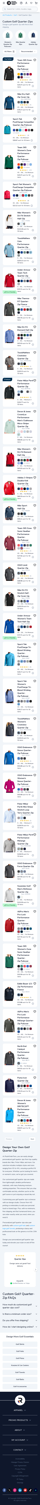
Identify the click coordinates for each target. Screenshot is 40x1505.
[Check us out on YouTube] (25, 1490)
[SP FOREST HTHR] (30, 545)
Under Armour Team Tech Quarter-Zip (23, 273)
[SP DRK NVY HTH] (24, 545)
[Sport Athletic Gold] (18, 74)
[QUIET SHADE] (21, 1086)
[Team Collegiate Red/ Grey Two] (21, 488)
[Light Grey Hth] (18, 661)
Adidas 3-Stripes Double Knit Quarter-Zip (25, 480)
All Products (7, 15)
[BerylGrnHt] (24, 252)
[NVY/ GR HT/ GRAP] (30, 1120)
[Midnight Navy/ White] (27, 281)
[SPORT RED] (30, 74)
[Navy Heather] (27, 102)
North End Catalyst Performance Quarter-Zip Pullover (23, 1052)
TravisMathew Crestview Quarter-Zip (23, 355)
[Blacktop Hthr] (18, 871)
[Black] (24, 102)
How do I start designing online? (18, 1326)
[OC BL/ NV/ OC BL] (24, 1120)
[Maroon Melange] (30, 1028)
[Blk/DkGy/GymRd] (24, 601)
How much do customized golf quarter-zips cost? (17, 1306)
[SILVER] (18, 431)
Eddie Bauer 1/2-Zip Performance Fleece (25, 986)
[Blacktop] (21, 573)
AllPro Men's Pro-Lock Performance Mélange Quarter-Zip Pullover (25, 1017)
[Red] (18, 931)
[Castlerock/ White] (24, 281)
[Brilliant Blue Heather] (30, 252)
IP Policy (20, 1479)
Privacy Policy (20, 1469)
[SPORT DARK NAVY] (18, 77)
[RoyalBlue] (21, 252)
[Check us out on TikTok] (30, 1490)
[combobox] (20, 9)
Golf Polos (20, 1358)
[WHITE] (27, 164)
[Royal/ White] (21, 281)
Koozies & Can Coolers (20, 1365)
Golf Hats (20, 1351)
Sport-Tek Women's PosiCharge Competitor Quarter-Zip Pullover (23, 187)
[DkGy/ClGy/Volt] (18, 601)
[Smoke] (21, 849)
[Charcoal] (21, 928)
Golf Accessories (20, 1386)
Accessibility (20, 1459)
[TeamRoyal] (21, 309)
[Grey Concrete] (29, 130)
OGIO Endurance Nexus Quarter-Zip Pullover (24, 750)
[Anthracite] (18, 335)
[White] (23, 130)
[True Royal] (14, 130)
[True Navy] (17, 195)
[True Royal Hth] (24, 661)
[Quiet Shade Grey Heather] (18, 255)
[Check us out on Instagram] (15, 1490)
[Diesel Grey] (18, 573)
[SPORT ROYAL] (21, 74)
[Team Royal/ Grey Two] (27, 488)
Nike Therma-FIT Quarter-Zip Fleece (23, 301)
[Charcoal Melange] (18, 1028)
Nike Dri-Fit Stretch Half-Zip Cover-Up (23, 593)
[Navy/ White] (24, 818)
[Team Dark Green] (18, 309)
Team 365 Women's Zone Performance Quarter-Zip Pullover (24, 153)
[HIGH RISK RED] (27, 1086)
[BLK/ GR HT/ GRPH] (21, 1120)
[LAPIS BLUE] (30, 1086)
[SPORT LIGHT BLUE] (30, 164)
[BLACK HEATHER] (18, 966)
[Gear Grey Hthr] (21, 871)
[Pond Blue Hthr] (21, 661)
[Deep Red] (26, 130)
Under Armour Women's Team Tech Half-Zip (24, 618)
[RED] (21, 431)
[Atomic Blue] (20, 130)
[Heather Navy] (21, 931)
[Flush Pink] (21, 789)
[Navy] (21, 338)
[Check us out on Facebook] (4, 1490)
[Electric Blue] (18, 758)
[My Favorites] (31, 3)
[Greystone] (18, 928)
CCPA (20, 1472)
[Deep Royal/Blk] (27, 601)
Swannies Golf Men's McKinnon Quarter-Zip (24, 889)
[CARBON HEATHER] (18, 1063)
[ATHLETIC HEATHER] (18, 548)
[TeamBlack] (27, 309)
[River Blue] (18, 995)
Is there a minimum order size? (17, 1314)
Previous (9, 1139)
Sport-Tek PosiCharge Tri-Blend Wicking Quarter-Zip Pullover (24, 650)
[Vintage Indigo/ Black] (27, 252)
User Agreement (20, 1465)
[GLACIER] (18, 897)
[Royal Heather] (18, 463)
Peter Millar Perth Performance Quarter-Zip (25, 383)
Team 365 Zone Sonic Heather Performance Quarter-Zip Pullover (24, 534)
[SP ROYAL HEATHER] (21, 545)
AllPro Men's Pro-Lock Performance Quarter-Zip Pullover (23, 917)
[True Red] (23, 195)
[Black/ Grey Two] (24, 488)
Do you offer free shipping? (15, 1320)
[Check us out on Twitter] (9, 1490)
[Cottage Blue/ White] (21, 818)
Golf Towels (20, 1372)
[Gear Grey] (21, 758)
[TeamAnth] (30, 309)
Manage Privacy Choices (20, 1462)
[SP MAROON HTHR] (21, 548)
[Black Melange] (24, 1028)
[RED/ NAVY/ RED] (27, 1120)
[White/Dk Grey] (21, 224)
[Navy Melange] (21, 1028)
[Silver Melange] (27, 1028)
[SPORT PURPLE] (27, 74)
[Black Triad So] (30, 661)
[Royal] (27, 335)
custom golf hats (19, 1225)
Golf (15, 15)
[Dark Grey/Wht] (24, 224)
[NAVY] (30, 431)
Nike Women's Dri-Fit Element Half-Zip (24, 452)
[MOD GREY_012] (18, 284)
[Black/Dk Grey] (18, 224)
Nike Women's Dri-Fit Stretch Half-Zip (23, 215)
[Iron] (27, 391)
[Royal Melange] (18, 1031)
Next (32, 1139)
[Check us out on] (20, 1490)
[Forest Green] (27, 928)
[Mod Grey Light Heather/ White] (18, 627)
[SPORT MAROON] (21, 77)
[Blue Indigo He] (24, 871)
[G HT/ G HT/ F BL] (18, 1120)
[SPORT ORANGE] (18, 164)
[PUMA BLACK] (24, 1086)
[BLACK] (21, 164)
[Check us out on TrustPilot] (35, 1490)
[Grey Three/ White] (30, 488)
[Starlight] (24, 513)
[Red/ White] (30, 281)
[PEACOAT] (18, 1086)
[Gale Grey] (18, 849)
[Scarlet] (18, 338)
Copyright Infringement (20, 1476)
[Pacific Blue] (30, 928)
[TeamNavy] (18, 312)
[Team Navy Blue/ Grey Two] (18, 488)
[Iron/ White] (18, 818)
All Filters (8, 51)
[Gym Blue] (21, 102)
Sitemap (20, 1483)
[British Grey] (30, 391)
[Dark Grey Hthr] (27, 661)
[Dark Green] (24, 335)
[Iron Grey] (17, 130)
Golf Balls (20, 1379)
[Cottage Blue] (18, 391)
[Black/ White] (18, 281)
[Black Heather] (18, 102)
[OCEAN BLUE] (24, 431)
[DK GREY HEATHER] (27, 545)
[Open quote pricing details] (33, 86)
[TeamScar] (24, 309)
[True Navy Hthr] (18, 664)
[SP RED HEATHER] (18, 545)
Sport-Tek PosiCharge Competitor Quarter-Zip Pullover (23, 122)
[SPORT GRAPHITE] (24, 74)
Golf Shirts (20, 1344)
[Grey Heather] (21, 363)
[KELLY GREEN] (18, 434)
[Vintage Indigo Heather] (18, 363)
